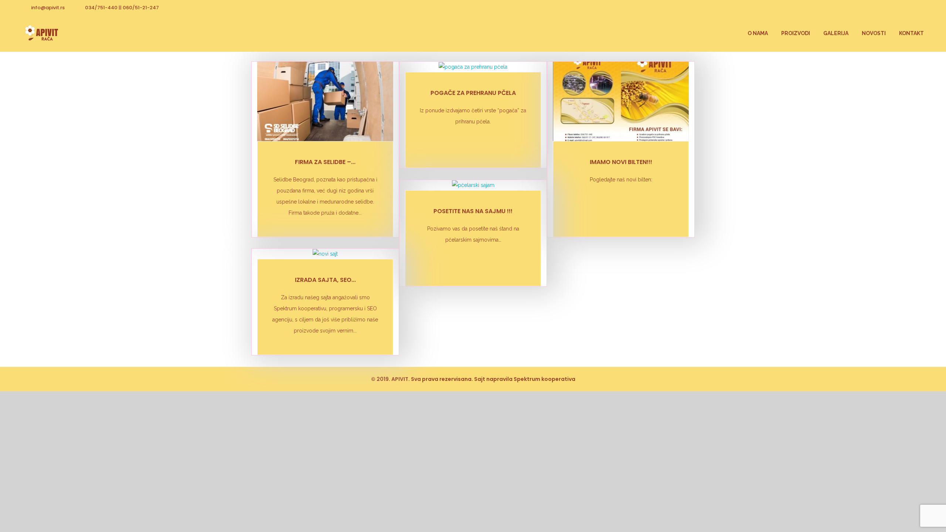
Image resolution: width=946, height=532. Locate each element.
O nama (758, 33)
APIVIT (399, 379)
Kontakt (911, 33)
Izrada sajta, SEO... (325, 280)
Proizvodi (795, 33)
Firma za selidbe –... (325, 162)
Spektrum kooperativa (544, 379)
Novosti (874, 33)
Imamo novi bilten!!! (621, 162)
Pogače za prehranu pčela (473, 93)
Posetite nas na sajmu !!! (473, 211)
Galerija (835, 33)
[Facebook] (918, 7)
